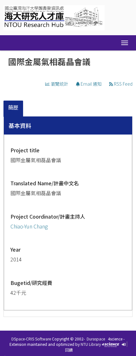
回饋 (69, 350)
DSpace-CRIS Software (31, 338)
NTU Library (91, 344)
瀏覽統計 (59, 84)
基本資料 (20, 125)
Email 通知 (91, 84)
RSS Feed (123, 84)
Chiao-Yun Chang (29, 226)
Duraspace (96, 338)
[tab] (13, 109)
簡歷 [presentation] (13, 107)
